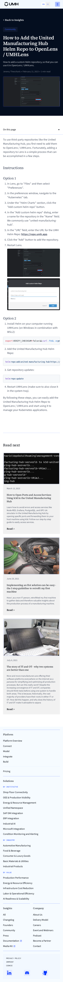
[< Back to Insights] (13, 20)
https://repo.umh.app (34, 234)
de (48, 4)
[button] (57, 4)
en (43, 4)
